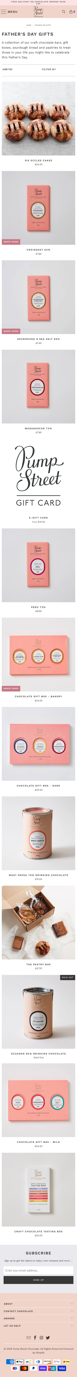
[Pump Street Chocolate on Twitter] (48, 1338)
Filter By (49, 69)
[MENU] (2, 11)
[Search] (63, 11)
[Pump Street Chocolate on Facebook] (35, 1338)
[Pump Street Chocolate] (38, 11)
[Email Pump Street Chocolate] (29, 1338)
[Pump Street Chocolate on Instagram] (41, 1338)
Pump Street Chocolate (26, 1348)
